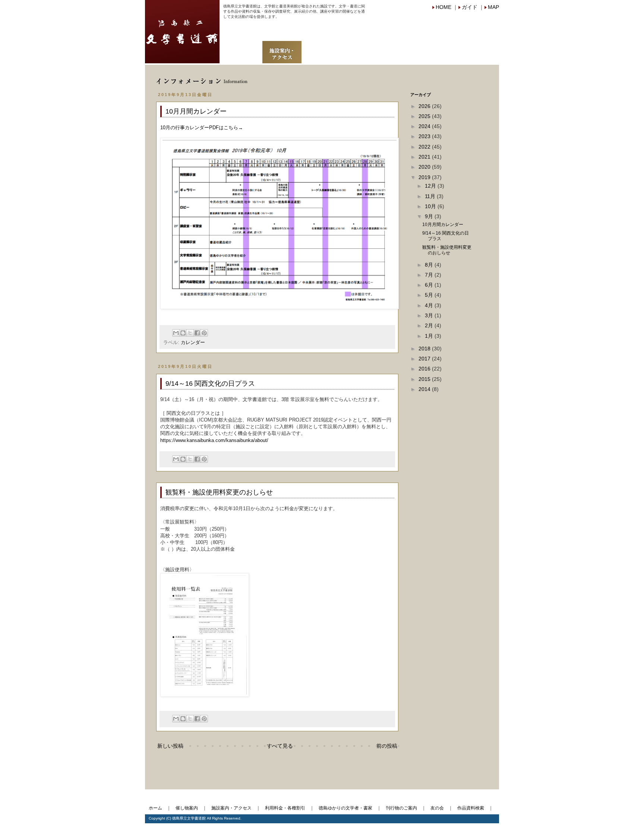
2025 (425, 116)
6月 (430, 285)
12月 (431, 186)
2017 (425, 359)
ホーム (155, 808)
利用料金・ (321, 46)
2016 (425, 369)
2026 (425, 106)
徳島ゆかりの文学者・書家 (345, 808)
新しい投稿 (170, 746)
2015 (425, 379)
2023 (425, 136)
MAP (493, 7)
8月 (430, 265)
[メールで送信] (176, 333)
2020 (425, 167)
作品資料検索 (479, 46)
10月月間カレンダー (196, 111)
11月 (431, 196)
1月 (430, 336)
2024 (425, 126)
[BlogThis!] (183, 333)
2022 (425, 147)
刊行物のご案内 (401, 808)
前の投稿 (386, 746)
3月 (430, 315)
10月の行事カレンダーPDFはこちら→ (201, 127)
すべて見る (280, 746)
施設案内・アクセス (231, 808)
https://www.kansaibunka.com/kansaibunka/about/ (214, 440)
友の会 (440, 46)
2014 (425, 389)
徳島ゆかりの (344, 33)
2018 (425, 349)
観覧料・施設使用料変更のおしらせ (219, 492)
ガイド (469, 7)
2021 (425, 157)
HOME (443, 7)
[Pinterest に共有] (204, 333)
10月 (431, 206)
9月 (430, 216)
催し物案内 (241, 46)
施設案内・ (282, 46)
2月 (430, 325)
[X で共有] (190, 333)
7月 (430, 275)
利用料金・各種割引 (285, 808)
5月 (430, 295)
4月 (430, 305)
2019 (425, 177)
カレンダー (193, 342)
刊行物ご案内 (400, 46)
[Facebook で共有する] (197, 333)
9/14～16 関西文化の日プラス (210, 383)
